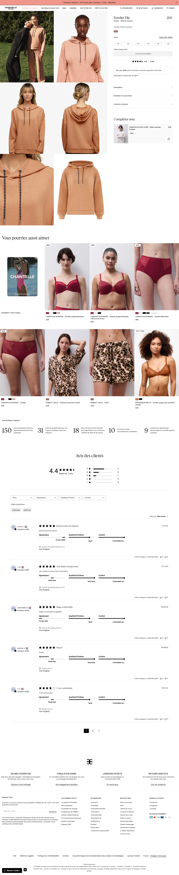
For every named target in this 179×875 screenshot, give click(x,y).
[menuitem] (29, 8)
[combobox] (22, 498)
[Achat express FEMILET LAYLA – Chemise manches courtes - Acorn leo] (85, 391)
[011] (54, 313)
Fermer (25, 869)
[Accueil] (10, 8)
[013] (148, 313)
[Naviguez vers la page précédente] (80, 731)
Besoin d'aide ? (13, 870)
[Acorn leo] (47, 399)
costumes (16, 510)
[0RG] (58, 313)
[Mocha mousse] (116, 31)
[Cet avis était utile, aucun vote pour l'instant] (161, 557)
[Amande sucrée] (137, 399)
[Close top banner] (176, 2)
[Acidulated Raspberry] (47, 313)
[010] (51, 313)
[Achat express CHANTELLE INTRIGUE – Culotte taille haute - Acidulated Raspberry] (174, 305)
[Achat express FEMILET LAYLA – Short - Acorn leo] (129, 391)
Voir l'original (44, 549)
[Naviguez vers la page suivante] (98, 731)
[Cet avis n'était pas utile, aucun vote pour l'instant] (165, 557)
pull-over (27, 510)
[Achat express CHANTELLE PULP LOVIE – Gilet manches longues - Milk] (168, 139)
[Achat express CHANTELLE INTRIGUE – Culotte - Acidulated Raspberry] (40, 391)
